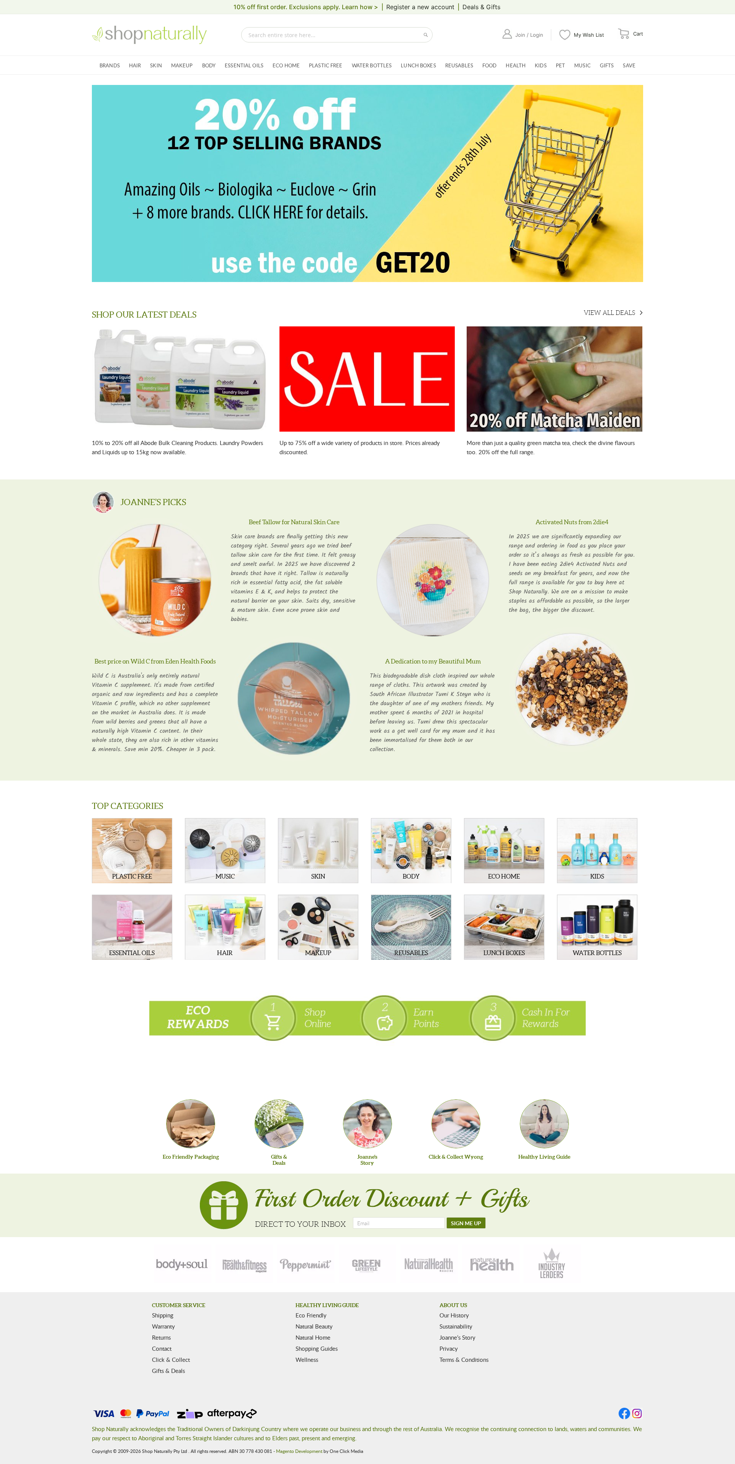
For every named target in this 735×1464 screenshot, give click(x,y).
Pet (560, 65)
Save (629, 65)
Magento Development (299, 1451)
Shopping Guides (317, 1348)
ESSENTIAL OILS (132, 952)
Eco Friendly (311, 1315)
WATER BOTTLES (597, 952)
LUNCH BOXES (504, 952)
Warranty (163, 1326)
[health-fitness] (244, 1264)
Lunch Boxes (418, 65)
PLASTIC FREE (132, 876)
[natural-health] (429, 1264)
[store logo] (149, 35)
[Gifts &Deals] (279, 1124)
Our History (454, 1315)
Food (489, 65)
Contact (162, 1348)
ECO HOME (504, 876)
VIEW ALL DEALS (609, 313)
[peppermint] (306, 1264)
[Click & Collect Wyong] (456, 1124)
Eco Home (286, 65)
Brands (110, 65)
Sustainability (455, 1326)
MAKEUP (318, 952)
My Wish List (589, 35)
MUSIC (225, 876)
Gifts (607, 65)
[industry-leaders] (552, 1264)
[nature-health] (490, 1264)
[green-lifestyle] (367, 1264)
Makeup (182, 65)
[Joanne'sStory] (367, 1124)
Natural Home (313, 1337)
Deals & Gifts (481, 7)
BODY (411, 876)
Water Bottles (372, 65)
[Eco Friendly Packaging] (191, 1124)
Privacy (448, 1348)
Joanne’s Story (457, 1337)
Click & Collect (171, 1359)
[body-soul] (182, 1264)
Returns (161, 1337)
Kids (541, 65)
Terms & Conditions (463, 1359)
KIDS (597, 876)
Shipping (162, 1315)
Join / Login (529, 35)
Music (582, 65)
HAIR (225, 952)
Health (516, 65)
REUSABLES (411, 952)
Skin (156, 65)
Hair (135, 65)
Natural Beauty (314, 1326)
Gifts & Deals (168, 1370)
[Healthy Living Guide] (544, 1124)
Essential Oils (244, 65)
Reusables (459, 65)
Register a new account (420, 7)
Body (209, 65)
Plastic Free (326, 65)
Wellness (307, 1359)
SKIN (318, 876)
